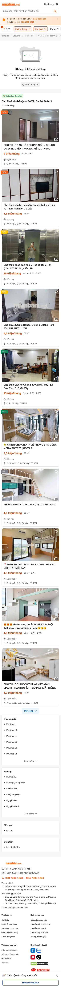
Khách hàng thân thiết (39, 933)
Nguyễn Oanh (12, 806)
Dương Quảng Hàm (15, 782)
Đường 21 (11, 777)
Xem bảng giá (39, 19)
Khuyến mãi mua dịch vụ (40, 924)
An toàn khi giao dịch (9, 928)
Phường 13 (11, 748)
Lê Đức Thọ (11, 788)
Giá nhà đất (6, 959)
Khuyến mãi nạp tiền (38, 928)
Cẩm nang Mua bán (9, 950)
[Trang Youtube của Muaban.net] (32, 957)
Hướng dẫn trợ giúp (38, 937)
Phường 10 (11, 730)
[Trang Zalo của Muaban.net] (38, 951)
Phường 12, (12, 463)
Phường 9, (11, 283)
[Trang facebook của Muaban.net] (32, 951)
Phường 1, (11, 224)
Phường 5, (11, 343)
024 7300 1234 (35, 877)
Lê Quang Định (13, 794)
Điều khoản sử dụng (9, 933)
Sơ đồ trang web (8, 937)
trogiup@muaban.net (18, 907)
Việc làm (4, 963)
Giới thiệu (5, 920)
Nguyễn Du (11, 800)
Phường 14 (11, 754)
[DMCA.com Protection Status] (39, 964)
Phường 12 (11, 742)
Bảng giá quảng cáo (38, 920)
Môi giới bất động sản (10, 954)
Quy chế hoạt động (9, 924)
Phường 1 (11, 724)
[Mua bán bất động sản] (11, 4)
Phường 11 (11, 736)
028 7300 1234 (27, 22)
